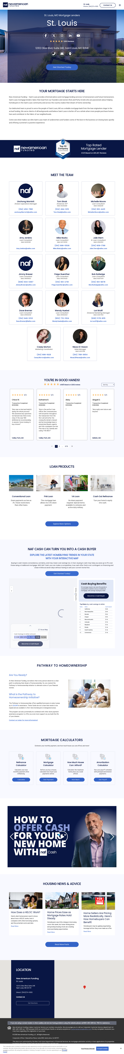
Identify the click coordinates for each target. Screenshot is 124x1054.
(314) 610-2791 (62, 282)
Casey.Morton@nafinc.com (44, 357)
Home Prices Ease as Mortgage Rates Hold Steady (59, 915)
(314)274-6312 (93, 6)
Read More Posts (62, 944)
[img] (62, 836)
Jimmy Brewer (26, 274)
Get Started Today (62, 67)
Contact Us (20, 997)
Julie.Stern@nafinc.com (98, 248)
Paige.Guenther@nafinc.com (62, 285)
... (62, 446)
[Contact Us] (62, 54)
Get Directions (33, 1003)
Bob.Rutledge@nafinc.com (98, 285)
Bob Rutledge (98, 274)
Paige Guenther (62, 274)
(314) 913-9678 (98, 282)
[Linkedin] (70, 36)
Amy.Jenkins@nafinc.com (25, 248)
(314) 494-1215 (62, 209)
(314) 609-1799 (98, 245)
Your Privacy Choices (88, 1049)
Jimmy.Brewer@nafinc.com (26, 285)
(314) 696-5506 (62, 245)
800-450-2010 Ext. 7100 (92, 1023)
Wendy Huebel (62, 310)
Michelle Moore (98, 201)
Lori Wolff (98, 310)
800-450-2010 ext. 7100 (20, 1029)
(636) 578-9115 (98, 318)
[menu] (120, 5)
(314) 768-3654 (80, 354)
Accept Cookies (102, 1049)
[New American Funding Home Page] (15, 5)
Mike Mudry (62, 237)
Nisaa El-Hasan (80, 347)
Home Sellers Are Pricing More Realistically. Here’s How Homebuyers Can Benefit (98, 918)
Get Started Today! (62, 573)
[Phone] (54, 54)
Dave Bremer (25, 310)
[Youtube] (78, 36)
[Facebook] (46, 36)
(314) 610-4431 (98, 209)
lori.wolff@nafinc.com (98, 321)
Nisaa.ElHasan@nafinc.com (80, 357)
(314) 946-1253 (26, 318)
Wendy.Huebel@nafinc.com (62, 321)
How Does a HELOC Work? (25, 912)
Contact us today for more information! (23, 720)
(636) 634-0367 (25, 282)
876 (66, 446)
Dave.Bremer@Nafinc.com (25, 321)
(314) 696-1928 (44, 354)
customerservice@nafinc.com (81, 1029)
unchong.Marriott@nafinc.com (25, 212)
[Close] (121, 1048)
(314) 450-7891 (26, 209)
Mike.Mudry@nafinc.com (62, 248)
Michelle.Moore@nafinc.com (98, 212)
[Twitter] (54, 36)
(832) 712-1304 (62, 318)
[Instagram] (62, 36)
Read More (14, 926)
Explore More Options (62, 524)
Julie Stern (98, 237)
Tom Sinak (62, 201)
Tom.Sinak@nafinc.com (62, 212)
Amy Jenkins (26, 237)
